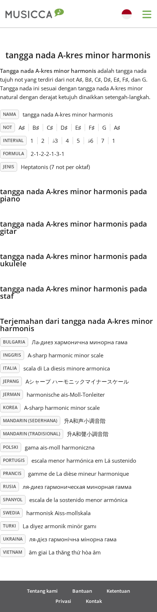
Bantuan (82, 591)
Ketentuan (118, 591)
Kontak (94, 601)
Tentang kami (42, 591)
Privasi (63, 601)
